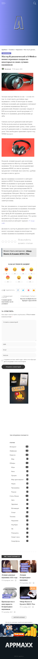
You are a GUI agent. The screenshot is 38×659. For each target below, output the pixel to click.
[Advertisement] (19, 26)
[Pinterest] (28, 290)
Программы (15, 488)
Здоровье (14, 504)
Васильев (8, 69)
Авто (12, 500)
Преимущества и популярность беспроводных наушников (8, 605)
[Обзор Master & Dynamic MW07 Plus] (28, 593)
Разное (13, 492)
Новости (12, 455)
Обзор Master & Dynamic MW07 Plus (27, 602)
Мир (12, 459)
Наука (13, 484)
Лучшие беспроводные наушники (25, 577)
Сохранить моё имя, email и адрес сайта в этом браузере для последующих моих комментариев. (20, 360)
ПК (12, 529)
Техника (12, 516)
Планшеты (15, 533)
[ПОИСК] (34, 3)
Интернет (13, 447)
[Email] (34, 290)
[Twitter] (23, 290)
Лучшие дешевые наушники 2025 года (9, 576)
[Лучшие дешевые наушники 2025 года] (10, 566)
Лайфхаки (13, 451)
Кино (13, 471)
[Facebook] (18, 290)
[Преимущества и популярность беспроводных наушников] (10, 593)
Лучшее (14, 475)
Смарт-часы (15, 537)
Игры (13, 467)
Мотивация (15, 508)
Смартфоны (15, 541)
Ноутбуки (14, 525)
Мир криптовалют (17, 479)
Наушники (6, 53)
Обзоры (12, 463)
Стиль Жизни (14, 496)
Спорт (13, 512)
